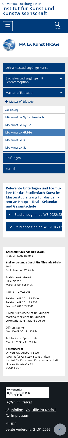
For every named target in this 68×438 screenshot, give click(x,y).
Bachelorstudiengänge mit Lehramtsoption (24, 80)
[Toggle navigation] (8, 26)
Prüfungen (13, 158)
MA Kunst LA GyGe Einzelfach (24, 117)
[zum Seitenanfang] (60, 430)
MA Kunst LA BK (15, 140)
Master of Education (20, 93)
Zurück (10, 169)
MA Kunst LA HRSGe (18, 132)
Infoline (17, 409)
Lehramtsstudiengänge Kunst (27, 68)
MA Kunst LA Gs (15, 147)
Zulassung (12, 109)
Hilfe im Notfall (44, 409)
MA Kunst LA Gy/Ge (18, 125)
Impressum (20, 415)
